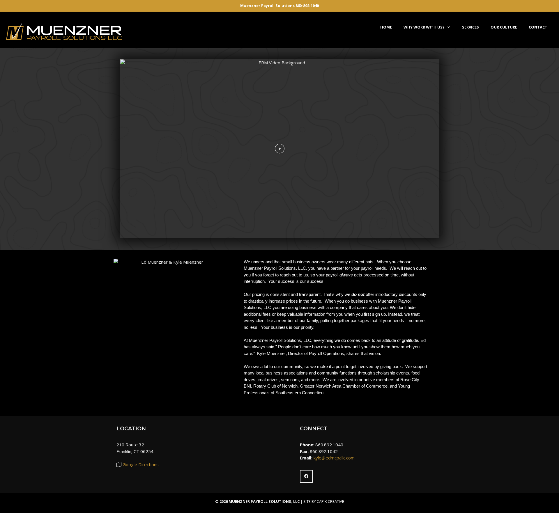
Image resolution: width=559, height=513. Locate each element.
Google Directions (141, 464)
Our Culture (504, 27)
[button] (280, 148)
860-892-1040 (307, 5)
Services (470, 27)
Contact (538, 27)
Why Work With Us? (424, 27)
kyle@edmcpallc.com (334, 458)
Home (386, 27)
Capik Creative (330, 501)
